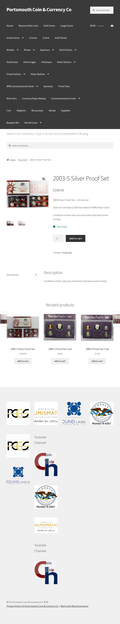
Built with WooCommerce (74, 606)
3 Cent (45, 37)
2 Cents (33, 37)
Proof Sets (64, 86)
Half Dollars (65, 49)
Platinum (46, 62)
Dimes (27, 49)
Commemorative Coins (63, 98)
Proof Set (22, 159)
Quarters (45, 49)
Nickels (10, 49)
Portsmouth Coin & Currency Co (39, 9)
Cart (9, 110)
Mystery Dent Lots (28, 25)
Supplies (65, 110)
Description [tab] (13, 274)
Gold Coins (12, 62)
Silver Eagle (29, 62)
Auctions (48, 86)
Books (52, 110)
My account (37, 110)
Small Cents (13, 37)
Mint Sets (12, 98)
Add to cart (75, 238)
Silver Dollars (64, 62)
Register (21, 110)
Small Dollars (14, 74)
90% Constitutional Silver (20, 86)
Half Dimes (61, 37)
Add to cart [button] (22, 361)
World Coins (31, 122)
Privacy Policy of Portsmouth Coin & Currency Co (32, 606)
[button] (43, 179)
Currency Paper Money (34, 98)
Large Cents (66, 25)
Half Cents (49, 25)
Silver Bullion (38, 74)
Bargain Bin (13, 122)
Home (10, 25)
